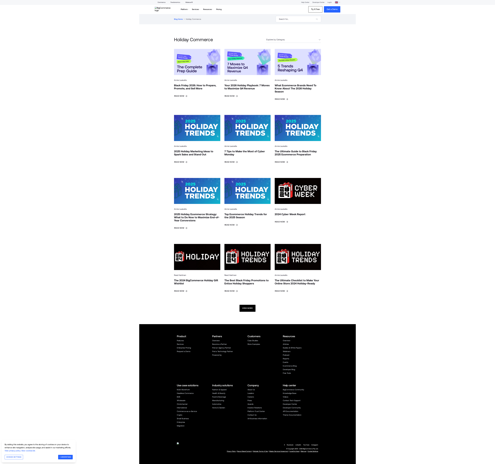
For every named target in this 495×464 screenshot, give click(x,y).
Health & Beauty (218, 393)
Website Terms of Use (260, 451)
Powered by (217, 355)
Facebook (290, 445)
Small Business (183, 419)
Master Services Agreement (278, 451)
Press (250, 400)
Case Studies (253, 341)
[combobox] (298, 19)
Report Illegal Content (244, 451)
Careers (251, 397)
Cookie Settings (313, 451)
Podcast (286, 355)
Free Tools (287, 373)
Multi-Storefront (183, 390)
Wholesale (181, 400)
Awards (250, 404)
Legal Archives (294, 451)
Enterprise (181, 422)
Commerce (162, 2)
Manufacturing (218, 400)
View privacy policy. (13, 451)
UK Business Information (257, 419)
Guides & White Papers (292, 348)
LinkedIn (298, 445)
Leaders (251, 393)
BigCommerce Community (293, 390)
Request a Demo (183, 351)
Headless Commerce (185, 393)
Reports (286, 359)
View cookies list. (28, 451)
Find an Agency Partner (221, 348)
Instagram (314, 445)
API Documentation (290, 411)
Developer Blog (289, 369)
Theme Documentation (292, 415)
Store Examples (254, 344)
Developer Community (292, 408)
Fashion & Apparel (219, 390)
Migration (180, 426)
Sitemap (303, 451)
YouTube (306, 445)
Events (285, 362)
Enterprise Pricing (184, 348)
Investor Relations (255, 408)
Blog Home (178, 19)
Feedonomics (175, 2)
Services (180, 344)
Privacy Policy (231, 451)
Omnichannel (182, 404)
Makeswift (189, 2)
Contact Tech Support (291, 400)
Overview (216, 341)
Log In (330, 2)
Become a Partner (219, 344)
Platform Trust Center (256, 411)
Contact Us (252, 415)
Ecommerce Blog (290, 366)
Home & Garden (218, 408)
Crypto (179, 415)
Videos (285, 397)
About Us (251, 390)
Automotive (216, 404)
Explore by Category (275, 39)
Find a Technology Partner (222, 351)
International (182, 408)
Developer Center (318, 2)
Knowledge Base (289, 393)
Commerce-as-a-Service (187, 411)
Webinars (286, 351)
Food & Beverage (219, 397)
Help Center (305, 2)
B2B (178, 397)
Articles (286, 344)
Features (180, 341)
